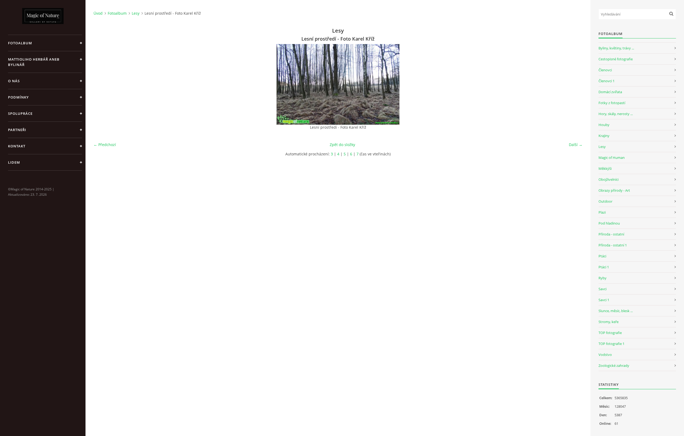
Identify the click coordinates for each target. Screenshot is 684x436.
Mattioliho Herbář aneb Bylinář (34, 62)
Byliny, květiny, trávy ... (616, 48)
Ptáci (602, 256)
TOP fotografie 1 (611, 343)
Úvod (98, 13)
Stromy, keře (608, 321)
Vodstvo (605, 354)
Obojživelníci (608, 179)
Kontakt (16, 146)
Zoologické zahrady (613, 365)
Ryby (602, 278)
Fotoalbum (20, 43)
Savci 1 (603, 299)
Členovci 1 (606, 80)
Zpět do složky (342, 144)
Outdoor (605, 201)
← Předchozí (105, 144)
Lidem (14, 162)
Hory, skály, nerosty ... (615, 113)
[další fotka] (574, 84)
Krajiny (603, 135)
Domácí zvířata (610, 91)
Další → (575, 144)
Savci (602, 288)
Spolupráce (20, 113)
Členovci (605, 70)
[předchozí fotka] (102, 84)
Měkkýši (605, 168)
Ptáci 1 (603, 267)
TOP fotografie (610, 332)
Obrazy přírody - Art (614, 190)
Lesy (135, 13)
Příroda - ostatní (611, 234)
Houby (603, 124)
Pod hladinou (609, 223)
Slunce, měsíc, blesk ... (615, 310)
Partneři (17, 129)
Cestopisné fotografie (615, 59)
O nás (14, 80)
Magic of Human (611, 157)
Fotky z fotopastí (611, 102)
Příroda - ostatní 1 (612, 245)
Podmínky (18, 97)
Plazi (602, 212)
